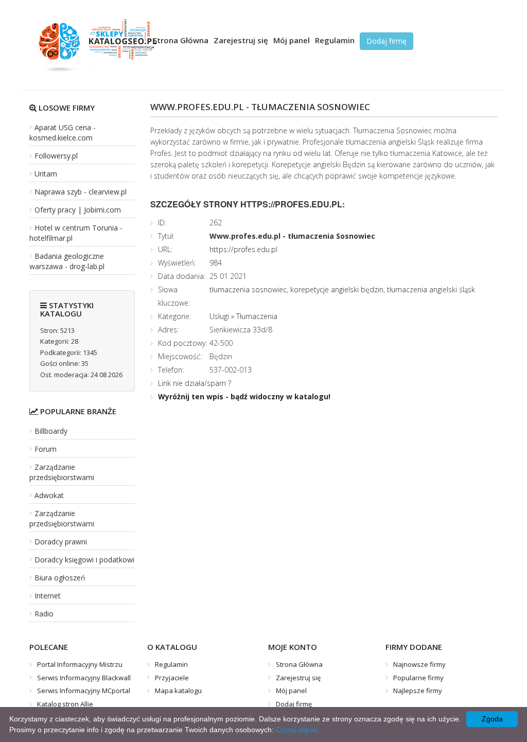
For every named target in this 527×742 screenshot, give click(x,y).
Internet (47, 595)
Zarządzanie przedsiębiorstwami (61, 472)
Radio (44, 614)
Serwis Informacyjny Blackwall (84, 677)
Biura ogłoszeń (59, 577)
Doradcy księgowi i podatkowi (84, 559)
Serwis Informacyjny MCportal (83, 690)
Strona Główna (180, 40)
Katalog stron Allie (65, 704)
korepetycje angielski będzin (336, 289)
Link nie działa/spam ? (194, 383)
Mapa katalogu (178, 690)
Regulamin (335, 40)
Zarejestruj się (241, 40)
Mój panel (291, 40)
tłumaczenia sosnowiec (248, 289)
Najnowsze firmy (419, 664)
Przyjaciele (172, 677)
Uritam (45, 174)
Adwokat (49, 495)
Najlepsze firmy (417, 690)
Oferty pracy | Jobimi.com (77, 210)
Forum (45, 449)
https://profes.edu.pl (243, 249)
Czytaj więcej (297, 730)
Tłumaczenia (256, 316)
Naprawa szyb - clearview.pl (80, 192)
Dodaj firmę (386, 41)
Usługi (219, 316)
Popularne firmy (418, 677)
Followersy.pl (56, 156)
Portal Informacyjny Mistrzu (79, 664)
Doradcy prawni (60, 541)
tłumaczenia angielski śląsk (431, 289)
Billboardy (50, 431)
